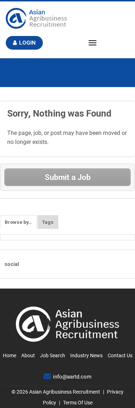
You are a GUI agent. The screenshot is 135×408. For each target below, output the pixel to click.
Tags (48, 222)
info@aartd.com (72, 376)
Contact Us (120, 355)
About (28, 355)
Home (9, 355)
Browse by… (18, 222)
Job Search (52, 355)
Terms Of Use (78, 402)
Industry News (86, 355)
